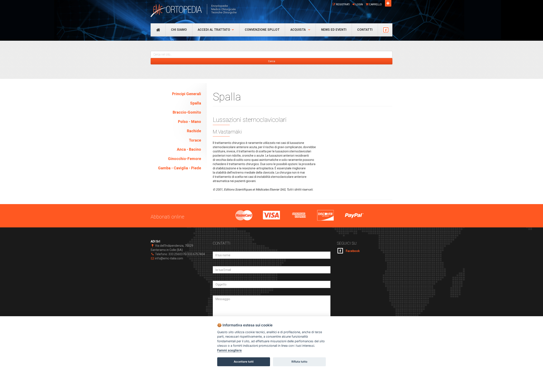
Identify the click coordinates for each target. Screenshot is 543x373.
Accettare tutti (243, 361)
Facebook (352, 251)
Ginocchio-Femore (184, 158)
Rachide (194, 131)
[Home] (177, 10)
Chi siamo (179, 30)
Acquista (298, 30)
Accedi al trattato (214, 30)
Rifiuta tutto (299, 361)
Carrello (375, 4)
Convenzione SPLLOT (262, 30)
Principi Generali (186, 94)
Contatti (364, 30)
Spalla (195, 103)
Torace (195, 140)
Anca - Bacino (189, 149)
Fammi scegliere (229, 350)
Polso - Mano (189, 121)
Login (359, 4)
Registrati (343, 4)
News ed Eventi (333, 30)
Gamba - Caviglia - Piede (179, 168)
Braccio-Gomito (187, 112)
